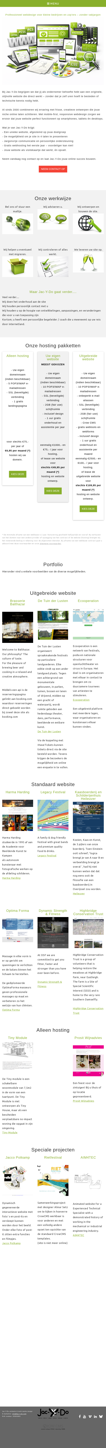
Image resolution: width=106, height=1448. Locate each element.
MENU (54, 3)
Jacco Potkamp (11, 1243)
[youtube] (84, 1417)
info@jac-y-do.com (19, 1414)
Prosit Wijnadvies (83, 1100)
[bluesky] (101, 1417)
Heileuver (79, 893)
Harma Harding (11, 878)
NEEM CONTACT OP (53, 169)
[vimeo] (90, 1417)
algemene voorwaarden (50, 543)
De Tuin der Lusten (49, 731)
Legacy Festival (47, 855)
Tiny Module (10, 1132)
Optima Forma (11, 1009)
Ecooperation (81, 699)
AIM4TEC (78, 1235)
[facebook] (80, 1417)
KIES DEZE (17, 474)
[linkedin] (95, 1417)
